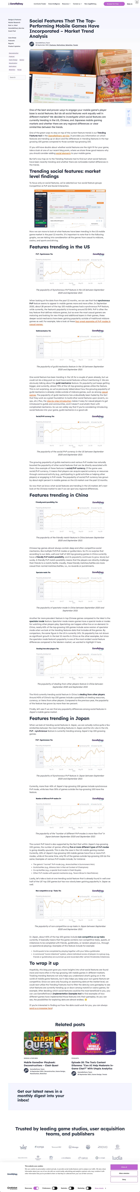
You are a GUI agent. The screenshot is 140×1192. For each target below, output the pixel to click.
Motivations (12, 66)
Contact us (76, 4)
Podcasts (11, 40)
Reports (11, 43)
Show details (99, 1188)
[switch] (54, 1188)
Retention (12, 70)
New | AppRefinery (90, 4)
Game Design (13, 60)
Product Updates (14, 46)
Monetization (13, 63)
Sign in (129, 4)
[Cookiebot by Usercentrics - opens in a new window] (12, 1188)
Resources (65, 4)
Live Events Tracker (40, 4)
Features (11, 56)
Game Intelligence (54, 4)
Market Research (14, 22)
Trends (19, 70)
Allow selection (124, 1173)
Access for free (112, 4)
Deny (124, 1179)
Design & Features (14, 20)
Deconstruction (13, 53)
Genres (22, 60)
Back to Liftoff (136, 2)
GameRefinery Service (16, 28)
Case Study (12, 38)
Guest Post (12, 31)
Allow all (124, 1167)
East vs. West (13, 25)
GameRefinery (15, 4)
